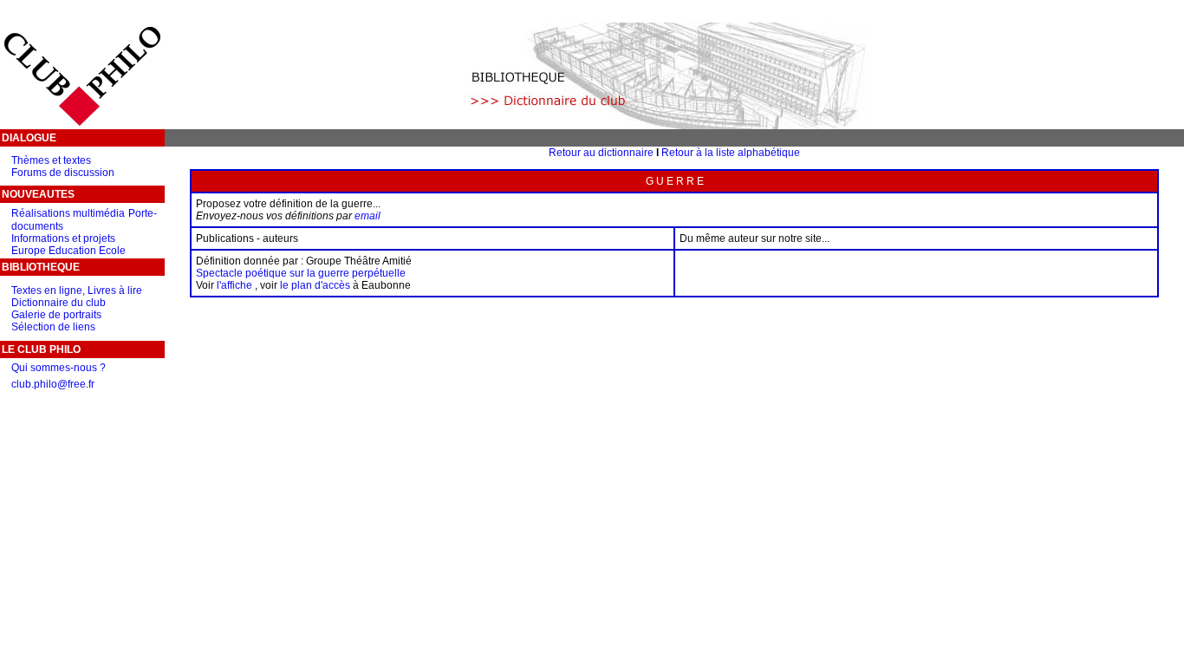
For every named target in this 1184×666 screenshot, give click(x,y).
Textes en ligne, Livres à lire (76, 290)
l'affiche (234, 285)
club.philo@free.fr (52, 384)
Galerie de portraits (56, 315)
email (368, 216)
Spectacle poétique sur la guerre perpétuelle (301, 273)
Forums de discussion (62, 172)
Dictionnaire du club (58, 303)
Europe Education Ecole (68, 251)
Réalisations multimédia (68, 213)
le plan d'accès (315, 285)
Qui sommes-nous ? (58, 368)
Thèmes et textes (51, 160)
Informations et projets (63, 238)
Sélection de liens (53, 327)
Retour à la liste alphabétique (730, 153)
